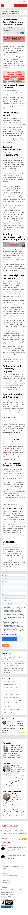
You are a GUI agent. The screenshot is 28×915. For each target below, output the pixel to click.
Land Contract (8, 706)
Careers (5, 878)
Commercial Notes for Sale (12, 694)
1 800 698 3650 (4, 899)
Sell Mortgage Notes (10, 684)
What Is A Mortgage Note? (11, 697)
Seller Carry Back (9, 713)
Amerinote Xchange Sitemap (10, 875)
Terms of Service (7, 882)
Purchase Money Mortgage (12, 709)
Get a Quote (20, 6)
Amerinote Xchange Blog (9, 871)
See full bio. (16, 757)
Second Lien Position (10, 691)
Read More (11, 852)
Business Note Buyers (10, 688)
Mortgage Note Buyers (10, 681)
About (4, 868)
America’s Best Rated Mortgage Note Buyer (14, 866)
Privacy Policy (6, 880)
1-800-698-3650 (22, 1)
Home (3, 11)
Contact (5, 873)
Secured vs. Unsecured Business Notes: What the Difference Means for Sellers (14, 670)
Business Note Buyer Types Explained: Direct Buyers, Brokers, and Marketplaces (14, 658)
